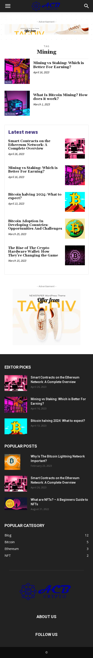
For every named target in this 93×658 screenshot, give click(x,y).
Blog (8, 82)
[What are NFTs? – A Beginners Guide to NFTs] (16, 503)
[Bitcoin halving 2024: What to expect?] (75, 202)
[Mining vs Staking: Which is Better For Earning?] (17, 71)
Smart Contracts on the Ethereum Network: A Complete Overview (29, 145)
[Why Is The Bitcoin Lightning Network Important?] (12, 462)
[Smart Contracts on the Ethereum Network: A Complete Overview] (75, 148)
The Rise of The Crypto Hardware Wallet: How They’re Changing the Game (33, 252)
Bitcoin (10, 114)
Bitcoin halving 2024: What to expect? (34, 196)
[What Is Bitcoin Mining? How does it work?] (17, 103)
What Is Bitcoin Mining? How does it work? (60, 97)
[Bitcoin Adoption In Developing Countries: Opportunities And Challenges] (75, 228)
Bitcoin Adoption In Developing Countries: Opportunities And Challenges (35, 225)
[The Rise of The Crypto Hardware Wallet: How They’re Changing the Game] (75, 255)
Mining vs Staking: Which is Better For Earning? (58, 65)
